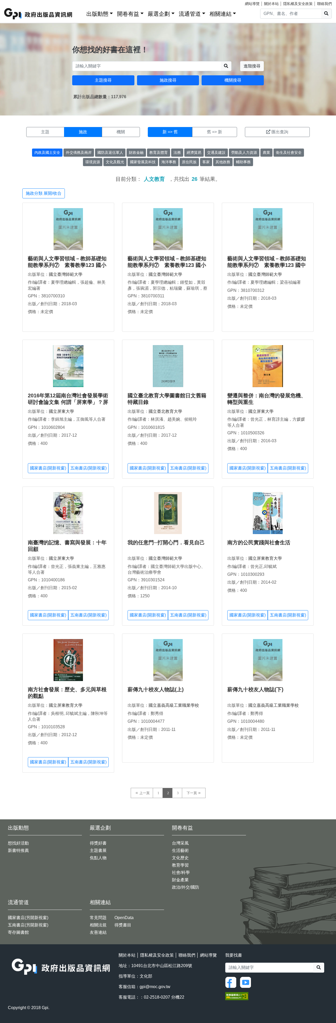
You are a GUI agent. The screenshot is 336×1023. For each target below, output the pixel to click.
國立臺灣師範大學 (65, 274)
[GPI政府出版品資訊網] (38, 14)
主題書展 (98, 850)
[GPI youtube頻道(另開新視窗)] (247, 982)
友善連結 (98, 932)
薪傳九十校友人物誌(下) (255, 689)
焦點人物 (98, 858)
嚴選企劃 (159, 14)
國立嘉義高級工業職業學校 (174, 705)
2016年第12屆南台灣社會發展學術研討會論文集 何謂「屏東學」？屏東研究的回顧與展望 (68, 402)
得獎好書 (98, 843)
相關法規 (98, 925)
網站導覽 (252, 4)
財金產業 (180, 880)
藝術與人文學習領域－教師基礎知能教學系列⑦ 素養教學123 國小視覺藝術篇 (167, 265)
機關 (121, 132)
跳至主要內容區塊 (14, 3)
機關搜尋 (232, 80)
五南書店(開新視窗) (88, 468)
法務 (177, 152)
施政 (83, 132)
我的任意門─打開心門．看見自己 (166, 542)
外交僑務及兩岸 (79, 152)
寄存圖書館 (18, 932)
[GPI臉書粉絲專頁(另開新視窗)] (232, 982)
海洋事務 (168, 162)
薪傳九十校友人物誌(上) (156, 689)
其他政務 (223, 162)
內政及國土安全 (47, 152)
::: (80, 12)
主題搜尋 (103, 80)
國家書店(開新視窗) (48, 468)
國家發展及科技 (143, 162)
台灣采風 (180, 843)
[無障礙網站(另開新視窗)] (236, 996)
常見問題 (98, 917)
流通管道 (190, 14)
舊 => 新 (214, 132)
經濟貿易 (194, 152)
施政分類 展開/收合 (43, 193)
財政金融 (136, 152)
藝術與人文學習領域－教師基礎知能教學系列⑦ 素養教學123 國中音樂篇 (266, 265)
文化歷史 (180, 858)
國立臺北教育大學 (165, 411)
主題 (45, 132)
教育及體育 (158, 152)
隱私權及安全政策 (298, 4)
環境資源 (92, 162)
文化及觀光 (115, 162)
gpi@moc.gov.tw (155, 986)
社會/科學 (181, 872)
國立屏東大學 (61, 411)
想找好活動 (18, 843)
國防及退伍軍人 (110, 152)
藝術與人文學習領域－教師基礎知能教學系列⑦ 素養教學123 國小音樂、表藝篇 (67, 265)
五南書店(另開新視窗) (28, 925)
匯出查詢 (279, 132)
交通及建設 (216, 152)
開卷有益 (128, 14)
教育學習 (180, 865)
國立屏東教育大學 (265, 558)
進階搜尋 (252, 66)
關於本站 (271, 4)
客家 (206, 162)
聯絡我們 (324, 4)
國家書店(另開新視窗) (28, 917)
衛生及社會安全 (289, 152)
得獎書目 (122, 925)
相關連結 (220, 14)
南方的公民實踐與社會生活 (258, 542)
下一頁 (192, 793)
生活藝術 (180, 850)
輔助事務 (243, 162)
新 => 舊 (170, 132)
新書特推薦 (18, 850)
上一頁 (144, 793)
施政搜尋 (168, 80)
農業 (266, 152)
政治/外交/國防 (185, 887)
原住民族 (189, 162)
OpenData (124, 917)
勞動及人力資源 (244, 152)
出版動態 (97, 14)
